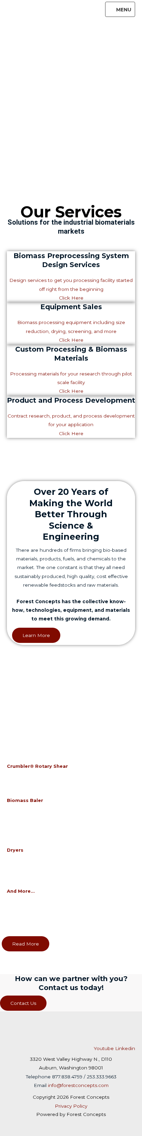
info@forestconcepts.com (78, 1085)
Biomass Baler (25, 800)
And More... (21, 891)
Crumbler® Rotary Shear (37, 766)
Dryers (15, 850)
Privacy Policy (71, 1106)
